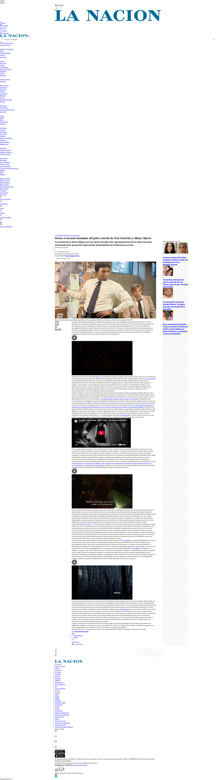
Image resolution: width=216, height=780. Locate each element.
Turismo (2, 130)
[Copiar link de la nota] (56, 327)
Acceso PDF (3, 158)
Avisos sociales (4, 164)
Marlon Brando (126, 415)
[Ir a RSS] (56, 747)
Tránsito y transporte (7, 49)
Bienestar (3, 96)
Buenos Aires (4, 86)
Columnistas (4, 108)
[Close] (56, 650)
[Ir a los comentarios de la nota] (58, 322)
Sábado (2, 170)
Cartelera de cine (5, 150)
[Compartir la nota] (56, 324)
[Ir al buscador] (56, 8)
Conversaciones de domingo (9, 168)
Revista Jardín (4, 189)
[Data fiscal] (56, 777)
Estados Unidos (5, 79)
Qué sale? (3, 148)
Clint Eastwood (78, 463)
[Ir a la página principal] (108, 21)
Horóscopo (3, 134)
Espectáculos (67, 235)
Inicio (3, 23)
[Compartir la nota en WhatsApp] (58, 324)
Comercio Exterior (6, 69)
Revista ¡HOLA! (4, 181)
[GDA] (60, 771)
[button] (108, 131)
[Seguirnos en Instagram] (56, 742)
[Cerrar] (29, 36)
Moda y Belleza (5, 142)
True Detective (151, 379)
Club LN (4, 31)
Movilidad (3, 71)
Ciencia (2, 98)
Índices (2, 73)
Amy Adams (136, 548)
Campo (2, 65)
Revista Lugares (5, 183)
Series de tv (76, 235)
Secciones (5, 26)
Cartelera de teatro (6, 152)
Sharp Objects (126, 540)
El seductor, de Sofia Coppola (94, 465)
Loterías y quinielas (6, 138)
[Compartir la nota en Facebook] (56, 330)
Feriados (2, 136)
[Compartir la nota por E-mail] (60, 330)
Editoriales (3, 106)
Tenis (1, 120)
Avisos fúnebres (5, 162)
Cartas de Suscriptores (7, 110)
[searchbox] (107, 40)
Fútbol (2, 116)
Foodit (4, 28)
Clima (2, 51)
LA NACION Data (5, 53)
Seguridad (3, 88)
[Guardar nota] (56, 322)
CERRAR (2, 1)
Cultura (2, 92)
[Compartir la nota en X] (58, 330)
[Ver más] (73, 640)
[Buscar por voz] (213, 39)
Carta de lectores (5, 166)
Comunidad (3, 94)
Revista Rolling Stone (6, 187)
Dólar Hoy (3, 63)
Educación (3, 90)
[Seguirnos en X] (56, 737)
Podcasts (3, 140)
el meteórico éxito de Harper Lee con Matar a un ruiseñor (119, 399)
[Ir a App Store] (60, 757)
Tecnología (3, 132)
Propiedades (4, 67)
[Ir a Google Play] (60, 753)
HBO (97, 377)
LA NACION (59, 235)
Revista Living (4, 185)
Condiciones (76, 765)
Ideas (1, 172)
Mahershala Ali (124, 609)
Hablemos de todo (6, 100)
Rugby (2, 118)
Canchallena (4, 122)
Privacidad (83, 765)
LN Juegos (3, 128)
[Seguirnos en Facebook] (56, 731)
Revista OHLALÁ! (5, 179)
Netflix (88, 524)
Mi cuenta (5, 33)
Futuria (2, 61)
